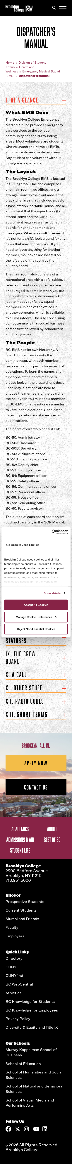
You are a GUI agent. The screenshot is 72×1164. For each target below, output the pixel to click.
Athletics (13, 992)
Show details (52, 593)
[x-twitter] (17, 1129)
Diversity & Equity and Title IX (32, 1027)
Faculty (12, 927)
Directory (14, 958)
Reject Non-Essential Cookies (36, 629)
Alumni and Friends (22, 918)
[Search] (54, 8)
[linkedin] (45, 1129)
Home (10, 62)
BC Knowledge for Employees (32, 1010)
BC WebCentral (19, 984)
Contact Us (36, 787)
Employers (15, 936)
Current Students (21, 910)
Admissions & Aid (20, 839)
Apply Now (36, 762)
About (52, 828)
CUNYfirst (14, 975)
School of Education (23, 1063)
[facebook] (8, 1129)
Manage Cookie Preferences (34, 616)
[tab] (36, 100)
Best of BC (52, 839)
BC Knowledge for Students (30, 1001)
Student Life (20, 850)
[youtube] (36, 1129)
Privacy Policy (18, 1018)
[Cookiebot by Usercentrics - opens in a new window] (52, 531)
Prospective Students (25, 901)
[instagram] (27, 1129)
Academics (20, 828)
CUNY (11, 966)
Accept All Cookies (36, 604)
